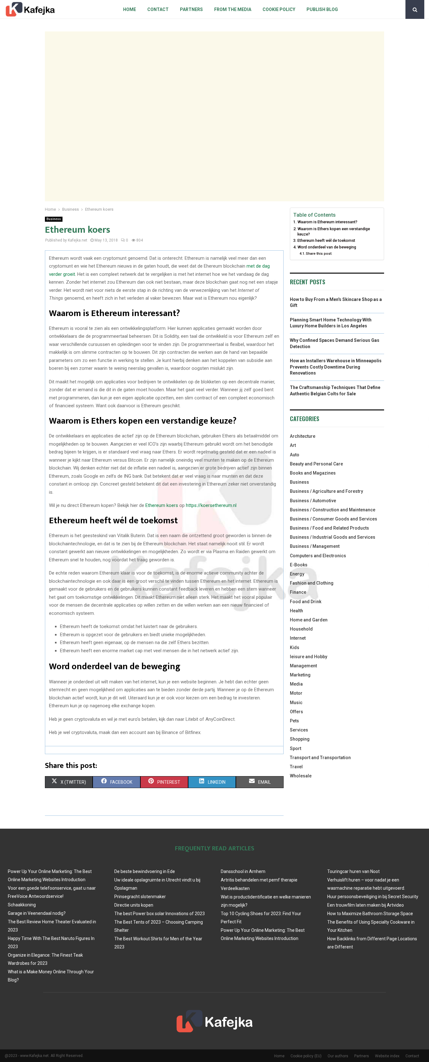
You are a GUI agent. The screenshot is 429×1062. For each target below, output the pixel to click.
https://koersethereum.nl (211, 505)
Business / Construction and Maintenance (332, 509)
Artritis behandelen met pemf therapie (259, 879)
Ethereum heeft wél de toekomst (326, 240)
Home (129, 9)
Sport (295, 748)
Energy (297, 573)
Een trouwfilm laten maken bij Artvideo (365, 905)
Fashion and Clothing (312, 583)
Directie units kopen (133, 905)
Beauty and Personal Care (316, 463)
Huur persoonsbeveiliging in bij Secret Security (372, 896)
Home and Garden (309, 619)
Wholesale (301, 775)
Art (293, 445)
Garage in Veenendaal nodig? (37, 913)
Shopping (300, 739)
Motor (296, 693)
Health (296, 610)
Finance (298, 592)
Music (296, 702)
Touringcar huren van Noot (353, 871)
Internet (298, 638)
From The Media (232, 9)
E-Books (298, 564)
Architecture (302, 436)
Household (301, 628)
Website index (387, 1056)
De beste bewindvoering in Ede (144, 871)
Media (296, 684)
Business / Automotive (313, 500)
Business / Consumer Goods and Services (333, 518)
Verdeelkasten (235, 888)
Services (299, 729)
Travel (296, 766)
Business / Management (314, 546)
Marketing (300, 674)
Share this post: (319, 253)
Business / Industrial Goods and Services (332, 537)
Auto (294, 454)
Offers (296, 711)
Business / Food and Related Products (329, 528)
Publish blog (322, 9)
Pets (294, 720)
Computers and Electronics (318, 555)
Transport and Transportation (320, 757)
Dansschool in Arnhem (243, 871)
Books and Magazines (313, 472)
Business (53, 219)
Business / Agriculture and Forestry (326, 491)
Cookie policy (279, 9)
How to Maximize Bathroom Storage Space (370, 913)
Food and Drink (305, 601)
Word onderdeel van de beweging (326, 247)
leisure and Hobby (308, 656)
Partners (191, 9)
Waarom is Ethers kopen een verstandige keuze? (333, 231)
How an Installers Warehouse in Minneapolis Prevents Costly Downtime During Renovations (336, 366)
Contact (158, 9)
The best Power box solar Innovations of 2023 (159, 913)
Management (303, 665)
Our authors (338, 1056)
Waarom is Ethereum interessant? (327, 222)
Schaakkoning (22, 904)
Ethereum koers (161, 505)
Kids (294, 647)
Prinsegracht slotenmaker (140, 896)
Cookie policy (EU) (306, 1056)
